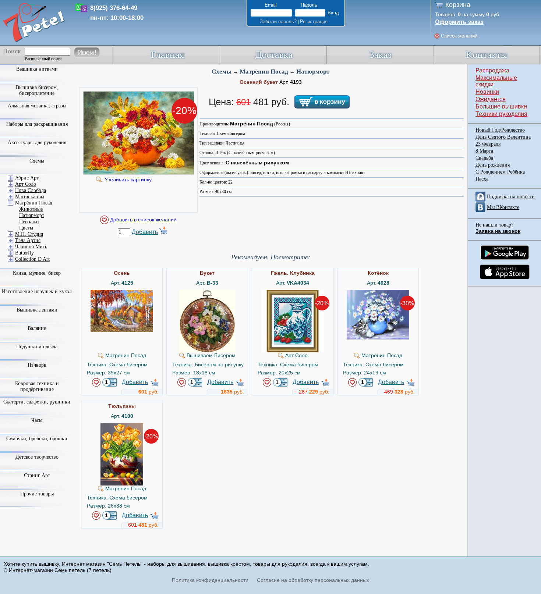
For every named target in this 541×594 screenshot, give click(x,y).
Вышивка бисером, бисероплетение (37, 90)
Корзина (457, 4)
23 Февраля (488, 144)
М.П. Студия (29, 234)
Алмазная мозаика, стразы (37, 106)
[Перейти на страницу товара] (122, 293)
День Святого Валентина (503, 137)
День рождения (492, 165)
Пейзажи (29, 221)
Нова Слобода (30, 190)
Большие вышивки (501, 106)
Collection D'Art (32, 259)
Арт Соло (25, 184)
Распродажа (492, 70)
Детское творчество (37, 457)
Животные (31, 209)
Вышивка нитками (37, 69)
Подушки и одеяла (36, 346)
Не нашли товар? (494, 225)
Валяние (37, 328)
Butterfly (24, 253)
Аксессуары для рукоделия (37, 142)
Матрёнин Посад (264, 71)
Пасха (481, 179)
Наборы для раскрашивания (37, 124)
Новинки (487, 92)
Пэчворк (37, 365)
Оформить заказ (459, 22)
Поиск (12, 51)
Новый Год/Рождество (500, 130)
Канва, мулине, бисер (37, 273)
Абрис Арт (27, 178)
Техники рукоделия (501, 114)
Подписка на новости (511, 196)
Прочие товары (37, 494)
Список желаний (459, 36)
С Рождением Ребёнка (500, 172)
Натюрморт (312, 71)
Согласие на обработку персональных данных (313, 580)
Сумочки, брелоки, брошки (36, 438)
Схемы (221, 71)
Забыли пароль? (278, 21)
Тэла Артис (27, 240)
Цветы (26, 228)
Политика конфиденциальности (210, 580)
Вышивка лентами (37, 310)
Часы (36, 420)
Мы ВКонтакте (503, 207)
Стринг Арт (37, 475)
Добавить (145, 232)
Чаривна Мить (31, 246)
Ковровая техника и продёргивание (37, 386)
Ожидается (490, 99)
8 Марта (484, 151)
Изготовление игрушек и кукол (37, 291)
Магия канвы (29, 196)
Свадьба (484, 158)
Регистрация (314, 21)
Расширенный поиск (43, 58)
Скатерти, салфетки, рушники (36, 402)
